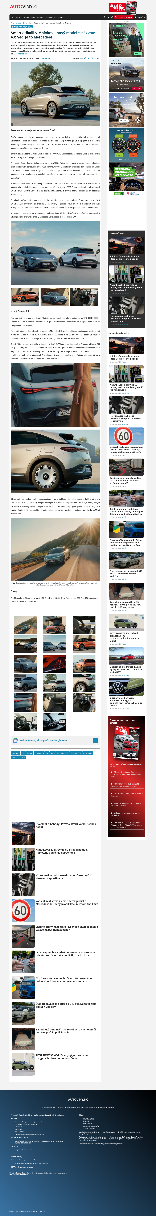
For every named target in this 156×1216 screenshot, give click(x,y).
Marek (124, 262)
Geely (52, 753)
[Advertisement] (55, 794)
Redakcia (45, 58)
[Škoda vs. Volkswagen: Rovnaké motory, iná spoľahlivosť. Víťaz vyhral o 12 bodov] (126, 695)
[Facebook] (104, 17)
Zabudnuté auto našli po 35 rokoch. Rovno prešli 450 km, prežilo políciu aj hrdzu (66, 1031)
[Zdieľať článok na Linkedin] (92, 58)
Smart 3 (22, 757)
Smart (14, 757)
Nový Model (87, 753)
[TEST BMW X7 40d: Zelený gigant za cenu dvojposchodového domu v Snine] (23, 1075)
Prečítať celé (22, 54)
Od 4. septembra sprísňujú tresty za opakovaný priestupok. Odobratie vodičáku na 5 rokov (65, 954)
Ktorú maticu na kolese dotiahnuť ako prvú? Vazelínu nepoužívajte (125, 318)
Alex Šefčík (125, 293)
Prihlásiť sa (141, 17)
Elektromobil (39, 753)
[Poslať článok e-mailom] (98, 58)
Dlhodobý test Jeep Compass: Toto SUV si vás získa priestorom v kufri (126, 774)
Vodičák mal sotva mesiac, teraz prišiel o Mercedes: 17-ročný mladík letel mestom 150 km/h (67, 903)
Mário (123, 455)
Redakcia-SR (126, 675)
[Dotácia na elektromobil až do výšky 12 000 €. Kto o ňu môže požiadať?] (126, 664)
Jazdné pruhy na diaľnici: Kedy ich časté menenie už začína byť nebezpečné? (67, 928)
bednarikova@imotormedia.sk (35, 1122)
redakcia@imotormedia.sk (35, 1134)
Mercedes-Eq (76, 753)
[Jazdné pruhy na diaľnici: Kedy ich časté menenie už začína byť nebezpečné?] (23, 947)
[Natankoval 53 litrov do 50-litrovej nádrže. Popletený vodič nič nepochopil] (23, 870)
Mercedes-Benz (63, 753)
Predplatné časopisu (125, 17)
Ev (47, 753)
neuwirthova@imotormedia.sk (38, 1163)
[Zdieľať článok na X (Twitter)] (89, 58)
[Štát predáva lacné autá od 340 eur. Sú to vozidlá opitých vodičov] (23, 1024)
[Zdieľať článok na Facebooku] (85, 58)
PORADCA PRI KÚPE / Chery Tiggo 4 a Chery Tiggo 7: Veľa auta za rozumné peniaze (127, 825)
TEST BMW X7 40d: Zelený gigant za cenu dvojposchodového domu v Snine (62, 1057)
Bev (23, 753)
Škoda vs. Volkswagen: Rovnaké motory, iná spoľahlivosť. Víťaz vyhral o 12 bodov (126, 702)
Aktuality (26, 17)
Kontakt (60, 17)
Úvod (12, 23)
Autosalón (15, 753)
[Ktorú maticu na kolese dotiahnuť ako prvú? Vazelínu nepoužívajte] (23, 895)
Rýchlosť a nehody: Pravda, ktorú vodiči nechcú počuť (124, 257)
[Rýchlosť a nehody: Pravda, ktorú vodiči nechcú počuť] (23, 844)
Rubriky (18, 17)
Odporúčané (50, 17)
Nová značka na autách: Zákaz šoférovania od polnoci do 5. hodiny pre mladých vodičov (64, 980)
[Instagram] (112, 17)
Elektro (29, 753)
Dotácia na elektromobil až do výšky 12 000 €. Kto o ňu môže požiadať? (126, 669)
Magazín (40, 17)
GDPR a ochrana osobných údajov (22, 1167)
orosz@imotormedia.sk (30, 1124)
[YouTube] (108, 17)
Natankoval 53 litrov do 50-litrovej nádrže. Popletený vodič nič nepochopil (62, 851)
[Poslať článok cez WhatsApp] (95, 58)
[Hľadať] (12, 17)
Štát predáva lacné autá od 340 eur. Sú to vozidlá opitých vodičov (126, 573)
